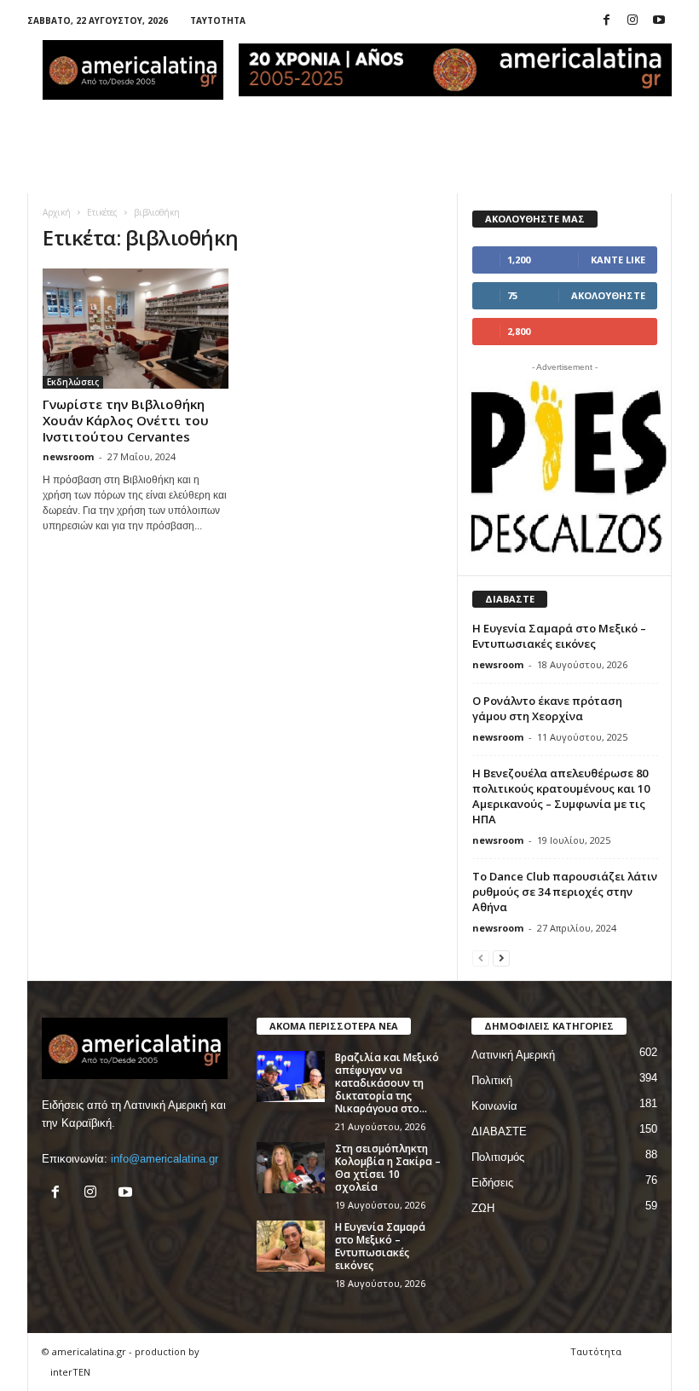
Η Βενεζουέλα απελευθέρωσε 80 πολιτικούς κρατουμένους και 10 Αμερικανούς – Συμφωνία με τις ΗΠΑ (561, 796)
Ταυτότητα (218, 20)
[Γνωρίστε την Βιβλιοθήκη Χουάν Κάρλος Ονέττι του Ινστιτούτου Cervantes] (135, 328)
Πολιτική (491, 1080)
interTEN (70, 1371)
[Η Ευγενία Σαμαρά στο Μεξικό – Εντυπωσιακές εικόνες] (291, 1246)
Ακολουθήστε (608, 295)
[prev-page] (480, 958)
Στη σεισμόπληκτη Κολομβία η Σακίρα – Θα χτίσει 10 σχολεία (388, 1167)
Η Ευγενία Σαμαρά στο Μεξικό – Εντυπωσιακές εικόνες (559, 635)
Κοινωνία (494, 1106)
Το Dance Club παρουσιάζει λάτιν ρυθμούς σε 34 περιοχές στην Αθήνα (564, 892)
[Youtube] (659, 21)
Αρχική (57, 212)
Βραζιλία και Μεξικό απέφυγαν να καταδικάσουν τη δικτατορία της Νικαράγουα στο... (387, 1083)
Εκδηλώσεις (73, 382)
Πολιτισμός (497, 1157)
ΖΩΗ (482, 1208)
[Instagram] (632, 21)
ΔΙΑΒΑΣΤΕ (499, 1131)
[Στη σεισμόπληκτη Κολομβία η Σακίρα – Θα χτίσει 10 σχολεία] (291, 1167)
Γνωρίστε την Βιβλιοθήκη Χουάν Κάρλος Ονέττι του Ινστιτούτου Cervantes (126, 420)
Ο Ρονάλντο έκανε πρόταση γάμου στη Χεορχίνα (547, 708)
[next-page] (501, 958)
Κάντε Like (618, 259)
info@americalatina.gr (164, 1158)
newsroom (68, 456)
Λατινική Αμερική (513, 1054)
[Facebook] (606, 21)
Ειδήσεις (492, 1182)
